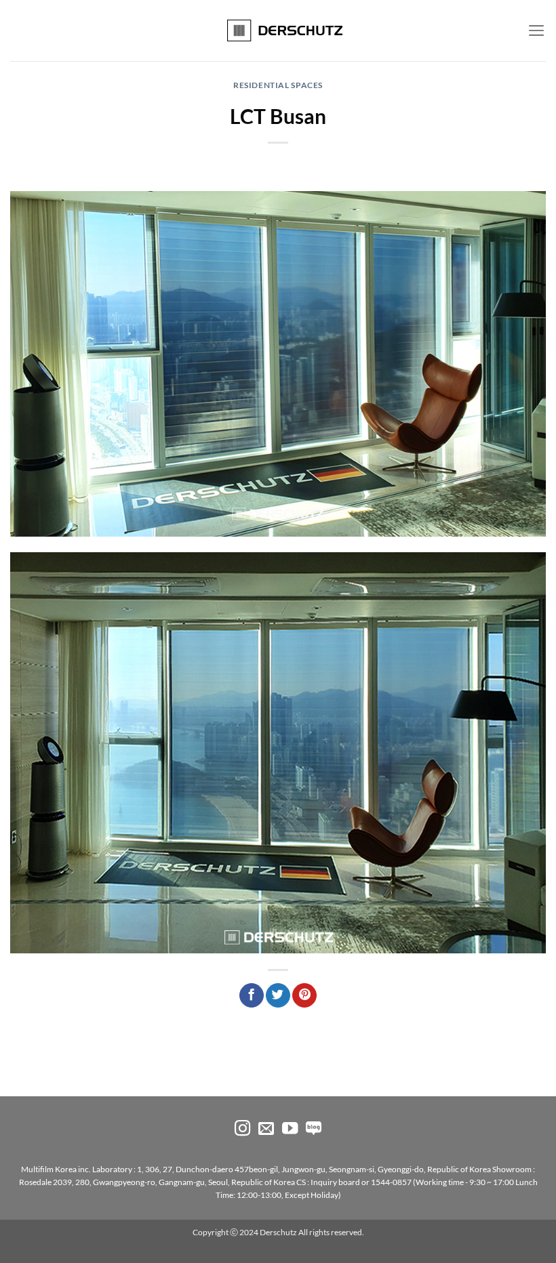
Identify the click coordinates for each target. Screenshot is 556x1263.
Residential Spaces (278, 85)
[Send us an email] (266, 1129)
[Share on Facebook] (251, 995)
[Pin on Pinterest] (304, 995)
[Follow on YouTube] (290, 1129)
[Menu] (537, 30)
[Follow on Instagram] (242, 1129)
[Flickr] (313, 1129)
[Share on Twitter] (278, 995)
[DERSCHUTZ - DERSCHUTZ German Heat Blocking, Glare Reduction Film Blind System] (278, 30)
